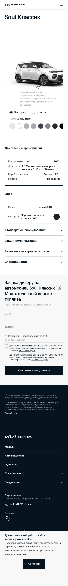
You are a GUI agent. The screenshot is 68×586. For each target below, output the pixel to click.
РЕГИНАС (20, 4)
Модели (9, 446)
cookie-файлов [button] (25, 546)
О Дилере (11, 464)
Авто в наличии (14, 455)
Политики (21, 554)
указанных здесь (27, 350)
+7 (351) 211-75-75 (15, 340)
